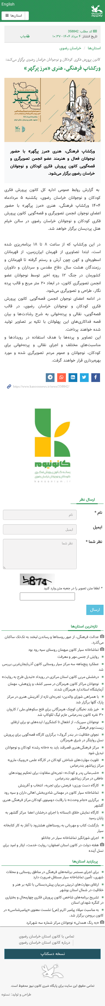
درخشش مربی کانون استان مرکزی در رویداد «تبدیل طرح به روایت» (50, 677)
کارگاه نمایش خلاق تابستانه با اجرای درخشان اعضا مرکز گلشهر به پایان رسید (54, 815)
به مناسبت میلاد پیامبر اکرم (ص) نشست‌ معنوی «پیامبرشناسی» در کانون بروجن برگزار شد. (54, 912)
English (8, 4)
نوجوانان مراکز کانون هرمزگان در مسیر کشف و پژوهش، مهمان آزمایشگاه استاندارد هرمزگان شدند (56, 686)
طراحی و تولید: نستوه (16, 994)
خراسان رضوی (70, 48)
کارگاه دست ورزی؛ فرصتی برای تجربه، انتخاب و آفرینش (58, 785)
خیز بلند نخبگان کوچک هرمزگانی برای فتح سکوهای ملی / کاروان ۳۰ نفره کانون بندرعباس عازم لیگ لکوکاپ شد (55, 712)
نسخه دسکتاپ (53, 954)
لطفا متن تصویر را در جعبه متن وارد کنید (73, 588)
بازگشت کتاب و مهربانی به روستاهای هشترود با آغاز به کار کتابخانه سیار (54, 828)
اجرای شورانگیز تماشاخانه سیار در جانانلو (70, 838)
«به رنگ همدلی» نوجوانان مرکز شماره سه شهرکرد (62, 923)
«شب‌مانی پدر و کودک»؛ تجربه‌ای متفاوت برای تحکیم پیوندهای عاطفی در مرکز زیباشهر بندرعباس (56, 775)
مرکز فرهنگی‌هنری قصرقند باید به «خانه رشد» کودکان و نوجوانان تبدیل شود (54, 750)
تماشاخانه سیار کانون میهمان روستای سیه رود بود (63, 650)
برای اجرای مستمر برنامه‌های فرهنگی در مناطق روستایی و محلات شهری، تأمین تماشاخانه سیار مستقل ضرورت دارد (55, 874)
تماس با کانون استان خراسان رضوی (46, 936)
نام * (98, 513)
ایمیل (97, 527)
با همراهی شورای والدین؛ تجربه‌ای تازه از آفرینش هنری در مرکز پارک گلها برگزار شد (55, 699)
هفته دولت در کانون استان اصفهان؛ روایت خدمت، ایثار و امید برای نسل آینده (53, 847)
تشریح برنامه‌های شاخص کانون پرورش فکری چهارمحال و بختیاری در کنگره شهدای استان (54, 900)
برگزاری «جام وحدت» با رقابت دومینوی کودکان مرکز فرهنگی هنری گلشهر (53, 802)
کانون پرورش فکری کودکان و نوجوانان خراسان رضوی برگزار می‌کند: (53, 59)
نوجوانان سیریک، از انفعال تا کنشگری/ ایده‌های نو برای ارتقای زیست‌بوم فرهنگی (57, 724)
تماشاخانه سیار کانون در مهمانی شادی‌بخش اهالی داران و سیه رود (51, 792)
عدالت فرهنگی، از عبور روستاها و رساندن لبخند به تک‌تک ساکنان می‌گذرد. (54, 639)
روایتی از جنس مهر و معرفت (78, 657)
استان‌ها (16, 15)
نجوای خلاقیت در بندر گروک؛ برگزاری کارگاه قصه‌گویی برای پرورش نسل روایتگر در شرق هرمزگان (54, 737)
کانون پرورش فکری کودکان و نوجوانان (70, 11)
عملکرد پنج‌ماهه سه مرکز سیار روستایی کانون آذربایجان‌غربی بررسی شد (53, 666)
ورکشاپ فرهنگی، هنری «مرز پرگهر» (61, 68)
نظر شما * (94, 542)
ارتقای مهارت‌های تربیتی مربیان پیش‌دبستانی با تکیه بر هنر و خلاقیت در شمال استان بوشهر (58, 887)
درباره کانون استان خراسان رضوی (44, 943)
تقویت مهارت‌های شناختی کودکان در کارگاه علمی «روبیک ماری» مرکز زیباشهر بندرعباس (56, 762)
